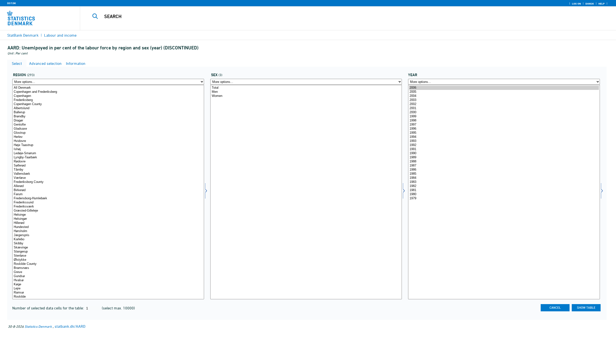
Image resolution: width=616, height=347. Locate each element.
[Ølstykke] (108, 260)
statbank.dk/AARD (70, 326)
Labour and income (60, 35)
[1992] (504, 145)
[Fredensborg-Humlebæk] (108, 198)
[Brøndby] (108, 116)
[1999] (504, 116)
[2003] (504, 100)
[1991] (504, 149)
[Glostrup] (108, 133)
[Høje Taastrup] (108, 145)
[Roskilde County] (108, 264)
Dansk (589, 3)
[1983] (504, 182)
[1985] (504, 174)
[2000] (504, 112)
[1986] (504, 170)
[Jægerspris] (108, 235)
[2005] (504, 92)
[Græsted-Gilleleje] (108, 211)
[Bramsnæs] (108, 268)
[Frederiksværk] (108, 207)
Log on (576, 3)
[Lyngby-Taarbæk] (108, 157)
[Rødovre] (108, 162)
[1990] (504, 153)
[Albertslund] (108, 108)
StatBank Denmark (22, 35)
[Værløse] (108, 178)
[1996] (504, 129)
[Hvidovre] (108, 141)
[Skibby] (108, 243)
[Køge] (108, 284)
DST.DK (11, 3)
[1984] (504, 178)
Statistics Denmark (38, 326)
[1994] (504, 137)
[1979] (504, 198)
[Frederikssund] (108, 202)
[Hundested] (108, 227)
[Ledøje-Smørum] (108, 153)
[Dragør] (108, 121)
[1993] (504, 141)
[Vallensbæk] (108, 174)
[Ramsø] (108, 293)
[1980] (504, 194)
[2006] (504, 88)
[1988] (504, 162)
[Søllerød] (108, 166)
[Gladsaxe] (108, 129)
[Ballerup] (108, 112)
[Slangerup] (108, 252)
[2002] (504, 104)
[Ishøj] (108, 149)
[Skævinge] (108, 248)
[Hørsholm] (108, 231)
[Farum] (108, 194)
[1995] (504, 133)
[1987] (504, 166)
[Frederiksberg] (108, 100)
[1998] (504, 121)
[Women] (306, 96)
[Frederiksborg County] (108, 182)
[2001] (504, 108)
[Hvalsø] (108, 280)
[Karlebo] (108, 239)
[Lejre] (108, 289)
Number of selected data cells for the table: (48, 308)
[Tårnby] (108, 170)
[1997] (504, 125)
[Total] (306, 88)
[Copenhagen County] (108, 104)
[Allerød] (108, 186)
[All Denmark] (108, 88)
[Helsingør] (108, 219)
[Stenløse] (108, 256)
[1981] (504, 190)
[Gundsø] (108, 276)
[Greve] (108, 272)
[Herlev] (108, 137)
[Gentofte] (108, 125)
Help (601, 3)
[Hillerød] (108, 223)
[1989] (504, 157)
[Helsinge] (108, 215)
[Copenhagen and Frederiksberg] (108, 92)
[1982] (504, 186)
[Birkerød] (108, 190)
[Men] (306, 92)
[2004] (504, 96)
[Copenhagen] (108, 96)
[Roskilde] (108, 297)
